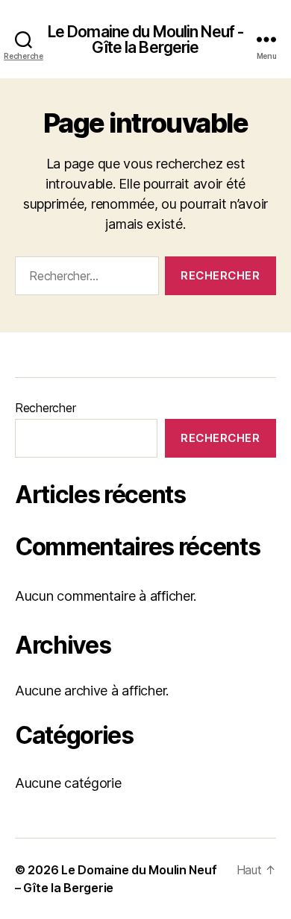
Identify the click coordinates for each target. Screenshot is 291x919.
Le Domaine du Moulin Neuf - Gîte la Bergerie (145, 39)
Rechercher (45, 407)
